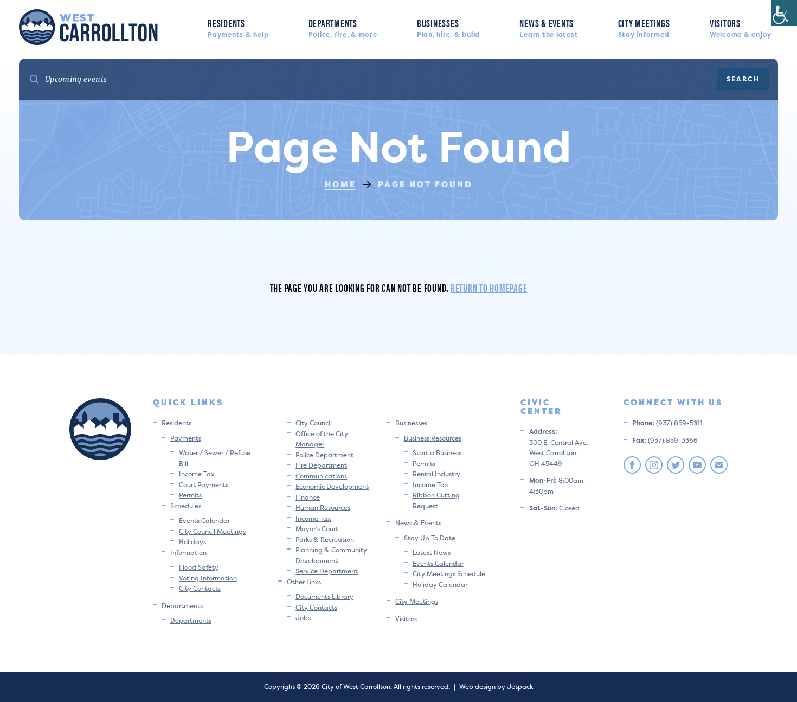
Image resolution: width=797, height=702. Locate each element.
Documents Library (324, 596)
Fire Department (321, 465)
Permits (190, 495)
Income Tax (197, 473)
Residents (238, 27)
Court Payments (203, 484)
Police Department (324, 455)
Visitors (741, 27)
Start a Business (437, 452)
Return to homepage (489, 287)
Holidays (192, 541)
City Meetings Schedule (449, 573)
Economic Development (332, 486)
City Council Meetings (212, 531)
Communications (321, 476)
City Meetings (644, 27)
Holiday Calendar (440, 584)
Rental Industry (436, 473)
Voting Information (208, 578)
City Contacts (200, 588)
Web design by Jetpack (496, 686)
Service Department (326, 571)
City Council (313, 422)
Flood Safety (198, 567)
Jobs (303, 617)
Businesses (448, 27)
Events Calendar (204, 520)
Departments (342, 27)
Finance (307, 497)
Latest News (432, 552)
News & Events (548, 27)
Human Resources (322, 507)
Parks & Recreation (324, 539)
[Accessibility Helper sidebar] (784, 13)
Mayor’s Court (316, 528)
